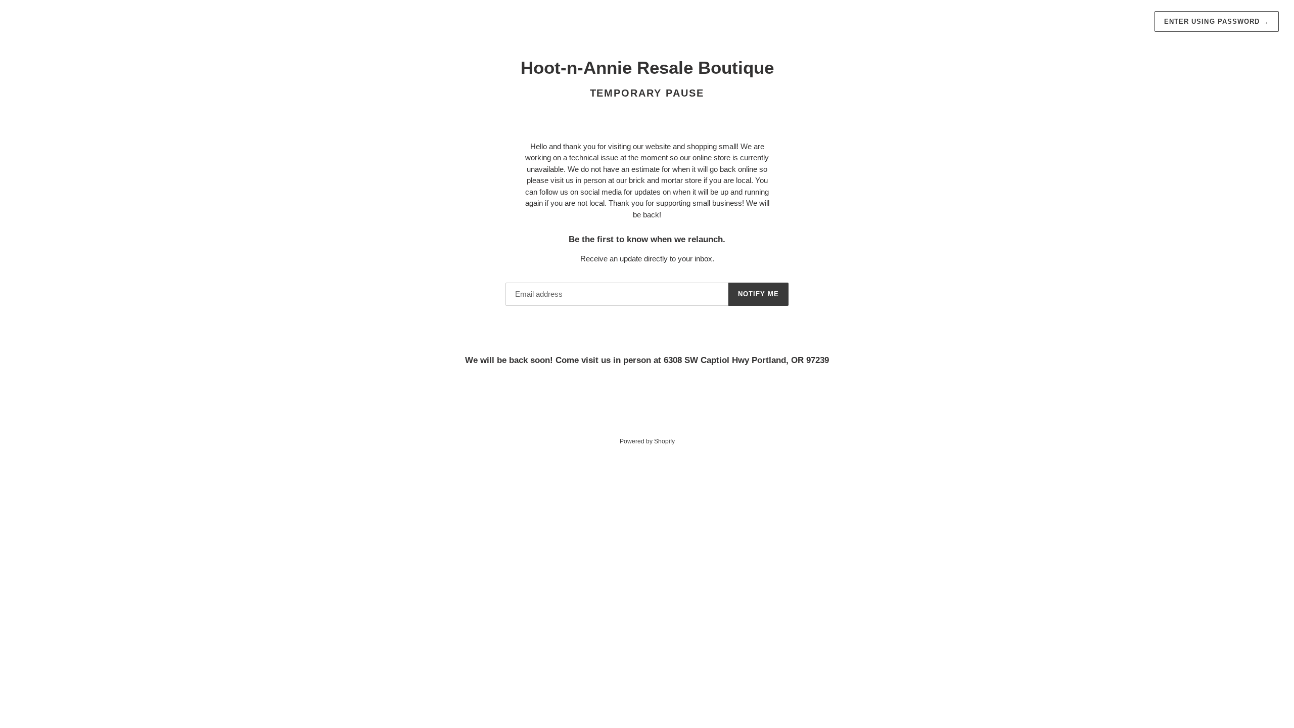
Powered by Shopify (647, 441)
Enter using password (1216, 21)
